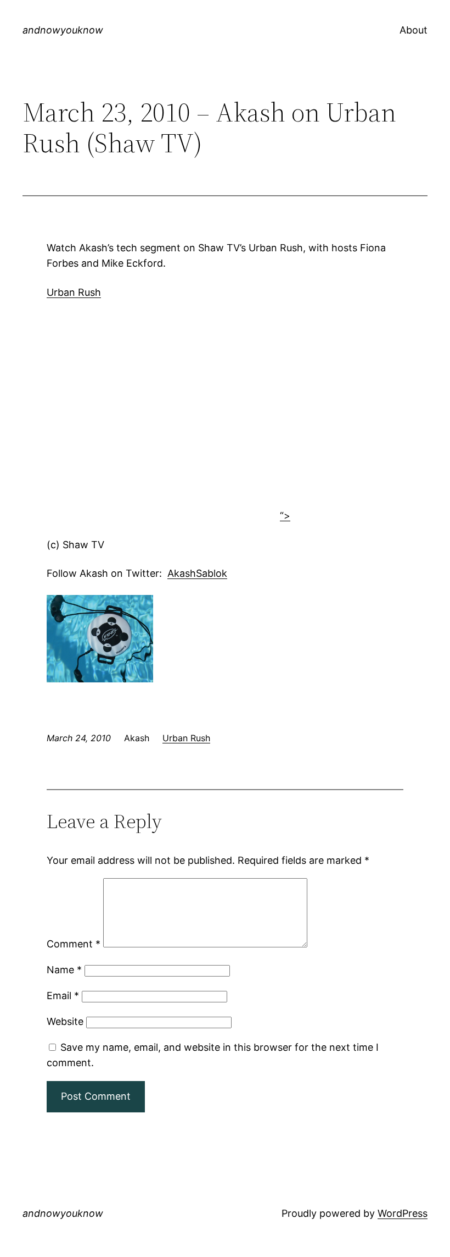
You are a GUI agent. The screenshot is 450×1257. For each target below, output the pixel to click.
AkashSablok (197, 573)
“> (285, 515)
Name (64, 969)
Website (65, 1021)
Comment (73, 944)
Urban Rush (74, 292)
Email (63, 995)
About (414, 30)
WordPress (403, 1213)
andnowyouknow (62, 30)
